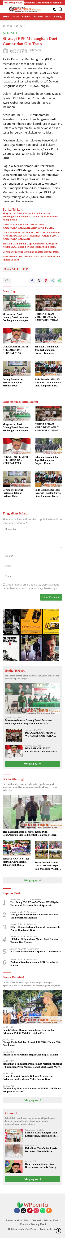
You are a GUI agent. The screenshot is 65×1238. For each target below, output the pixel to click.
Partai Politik (35, 49)
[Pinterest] (30, 1211)
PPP (25, 269)
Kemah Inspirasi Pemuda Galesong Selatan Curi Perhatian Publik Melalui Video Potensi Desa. (28, 1077)
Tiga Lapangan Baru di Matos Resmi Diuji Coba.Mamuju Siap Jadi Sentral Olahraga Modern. (30, 833)
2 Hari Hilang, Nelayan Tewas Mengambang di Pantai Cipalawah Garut (35, 928)
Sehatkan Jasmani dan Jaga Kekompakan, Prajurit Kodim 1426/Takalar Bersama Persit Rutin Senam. (30, 245)
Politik (13, 33)
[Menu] (5, 9)
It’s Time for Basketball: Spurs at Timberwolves (35, 951)
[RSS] (49, 1211)
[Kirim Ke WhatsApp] (59, 280)
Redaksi (36, 1220)
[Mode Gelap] (55, 9)
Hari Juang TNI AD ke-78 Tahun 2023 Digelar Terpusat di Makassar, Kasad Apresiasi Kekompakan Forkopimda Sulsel (34, 904)
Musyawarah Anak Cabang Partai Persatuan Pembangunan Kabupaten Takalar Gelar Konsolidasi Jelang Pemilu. (31, 216)
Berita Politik (11, 269)
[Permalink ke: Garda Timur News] (5, 50)
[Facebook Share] (32, 280)
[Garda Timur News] (24, 9)
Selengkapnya (31, 763)
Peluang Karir (51, 1220)
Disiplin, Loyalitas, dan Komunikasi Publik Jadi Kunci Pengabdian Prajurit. (32, 1090)
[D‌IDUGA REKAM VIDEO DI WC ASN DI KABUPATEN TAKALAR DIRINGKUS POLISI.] (49, 303)
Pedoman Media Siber (17, 1220)
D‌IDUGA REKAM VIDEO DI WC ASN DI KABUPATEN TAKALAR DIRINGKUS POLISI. (28, 226)
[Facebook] (17, 1211)
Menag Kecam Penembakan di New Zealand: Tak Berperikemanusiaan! (34, 916)
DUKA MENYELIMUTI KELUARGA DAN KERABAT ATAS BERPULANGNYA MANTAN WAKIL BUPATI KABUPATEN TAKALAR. (31, 235)
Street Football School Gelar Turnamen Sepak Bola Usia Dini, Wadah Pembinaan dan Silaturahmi (47, 866)
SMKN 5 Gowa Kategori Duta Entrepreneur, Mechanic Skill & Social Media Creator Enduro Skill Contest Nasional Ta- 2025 (42, 1134)
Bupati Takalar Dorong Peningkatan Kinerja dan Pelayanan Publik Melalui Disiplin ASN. (29, 1031)
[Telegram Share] (52, 280)
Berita (6, 33)
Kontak (24, 1224)
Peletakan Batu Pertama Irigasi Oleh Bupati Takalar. (31, 1054)
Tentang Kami (38, 1224)
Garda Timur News (18, 49)
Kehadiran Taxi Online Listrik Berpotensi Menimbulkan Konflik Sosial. (41, 1150)
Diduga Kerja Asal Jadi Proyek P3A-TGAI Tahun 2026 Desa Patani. (31, 1044)
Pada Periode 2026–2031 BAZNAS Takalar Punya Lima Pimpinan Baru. (32, 258)
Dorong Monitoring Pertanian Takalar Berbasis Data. (31, 251)
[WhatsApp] (42, 1211)
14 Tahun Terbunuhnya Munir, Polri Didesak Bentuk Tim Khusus (34, 941)
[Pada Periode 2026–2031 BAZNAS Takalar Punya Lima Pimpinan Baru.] (49, 368)
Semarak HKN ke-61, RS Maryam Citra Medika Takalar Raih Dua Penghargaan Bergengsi (16, 862)
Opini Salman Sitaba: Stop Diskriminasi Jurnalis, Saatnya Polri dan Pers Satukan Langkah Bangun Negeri (42, 1166)
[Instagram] (36, 1211)
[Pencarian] (60, 9)
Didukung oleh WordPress (22, 1229)
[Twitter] (23, 1211)
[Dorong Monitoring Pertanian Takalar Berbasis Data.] (17, 368)
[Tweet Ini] (39, 280)
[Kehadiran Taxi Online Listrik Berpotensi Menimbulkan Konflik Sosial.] (14, 1150)
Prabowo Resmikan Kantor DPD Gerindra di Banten (34, 964)
